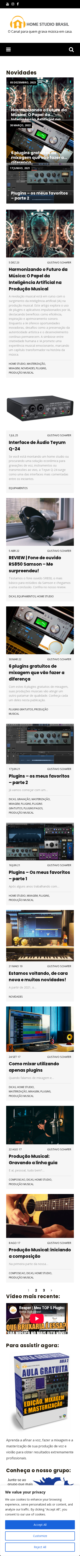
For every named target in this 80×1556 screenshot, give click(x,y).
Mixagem (14, 368)
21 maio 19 (15, 966)
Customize (40, 1536)
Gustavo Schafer (59, 262)
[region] (40, 1520)
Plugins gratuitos (21, 709)
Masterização (36, 364)
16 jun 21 (14, 865)
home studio (17, 364)
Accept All (40, 1525)
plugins (41, 368)
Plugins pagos (33, 808)
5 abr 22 (14, 551)
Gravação (23, 799)
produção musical (21, 372)
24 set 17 (14, 1057)
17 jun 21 (14, 769)
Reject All (40, 1547)
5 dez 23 (14, 262)
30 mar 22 (15, 659)
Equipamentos (18, 488)
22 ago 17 (15, 1149)
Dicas (12, 596)
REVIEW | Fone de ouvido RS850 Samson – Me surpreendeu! (35, 564)
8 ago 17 (14, 1243)
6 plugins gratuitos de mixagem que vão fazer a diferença (36, 672)
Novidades (28, 368)
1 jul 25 (13, 435)
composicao (17, 1179)
